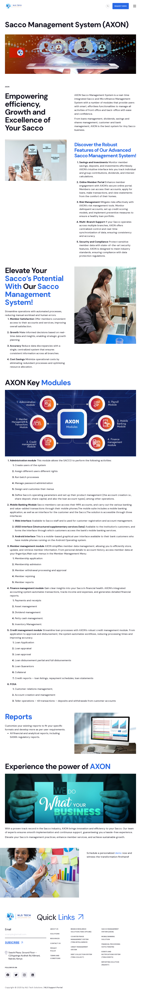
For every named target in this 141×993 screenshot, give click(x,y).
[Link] (13, 6)
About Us (54, 929)
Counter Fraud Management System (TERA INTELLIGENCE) (79, 939)
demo (118, 853)
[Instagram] (24, 975)
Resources (55, 938)
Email (8, 929)
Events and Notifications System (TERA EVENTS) (110, 954)
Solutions (54, 934)
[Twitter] (16, 975)
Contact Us (55, 943)
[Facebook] (8, 975)
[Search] (108, 6)
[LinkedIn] (32, 975)
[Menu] (135, 6)
